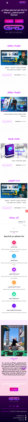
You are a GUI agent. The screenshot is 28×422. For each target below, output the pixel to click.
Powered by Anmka (5, 411)
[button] (11, 2)
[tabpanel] (14, 63)
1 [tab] (16, 78)
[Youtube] (17, 406)
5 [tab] (10, 211)
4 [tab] (11, 78)
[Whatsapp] (10, 406)
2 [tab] (14, 78)
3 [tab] (13, 78)
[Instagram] (14, 406)
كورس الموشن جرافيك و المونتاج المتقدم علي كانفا (15, 115)
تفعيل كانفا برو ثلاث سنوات (19, 160)
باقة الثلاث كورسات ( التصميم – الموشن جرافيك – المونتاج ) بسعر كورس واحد (15, 68)
